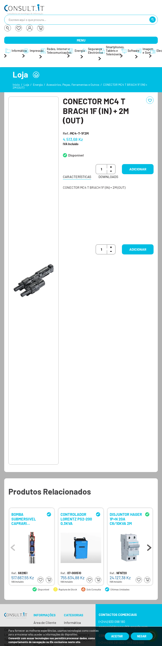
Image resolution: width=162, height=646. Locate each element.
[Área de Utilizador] (29, 28)
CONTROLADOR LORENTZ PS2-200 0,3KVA (76, 518)
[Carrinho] (40, 28)
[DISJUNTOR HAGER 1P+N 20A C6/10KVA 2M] (130, 547)
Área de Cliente (45, 623)
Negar (141, 636)
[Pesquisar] (152, 19)
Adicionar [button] (137, 169)
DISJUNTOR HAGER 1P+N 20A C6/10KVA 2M (126, 518)
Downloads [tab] (108, 177)
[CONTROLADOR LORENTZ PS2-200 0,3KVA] (81, 547)
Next (149, 546)
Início (16, 84)
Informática (72, 623)
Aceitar (117, 636)
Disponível (76, 155)
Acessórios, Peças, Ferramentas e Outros (72, 84)
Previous (13, 546)
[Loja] (36, 75)
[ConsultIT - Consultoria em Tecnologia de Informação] (15, 619)
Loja (26, 84)
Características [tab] (77, 177)
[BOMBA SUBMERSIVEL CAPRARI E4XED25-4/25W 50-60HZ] (32, 547)
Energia (38, 84)
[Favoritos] (18, 28)
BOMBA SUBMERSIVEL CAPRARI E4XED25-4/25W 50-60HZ (25, 518)
